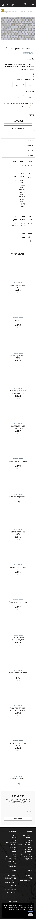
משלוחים (30, 155)
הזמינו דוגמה (18, 128)
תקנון (14, 880)
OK (30, 915)
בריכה (14, 840)
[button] (2, 10)
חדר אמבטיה (12, 866)
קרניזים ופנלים (27, 835)
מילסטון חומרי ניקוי (26, 880)
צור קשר (13, 885)
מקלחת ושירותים (10, 861)
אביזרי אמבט (28, 856)
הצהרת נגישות (11, 892)
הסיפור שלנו (28, 875)
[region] (18, 13)
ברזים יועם (28, 842)
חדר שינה (13, 847)
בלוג (30, 878)
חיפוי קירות (12, 863)
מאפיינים (30, 141)
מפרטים (30, 150)
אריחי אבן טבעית (26, 854)
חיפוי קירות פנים (10, 859)
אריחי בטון (28, 852)
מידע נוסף (30, 146)
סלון (14, 849)
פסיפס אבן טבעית (19, 12)
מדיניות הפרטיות (10, 878)
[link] (29, 5)
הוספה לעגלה (18, 120)
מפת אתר (13, 887)
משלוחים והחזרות (10, 882)
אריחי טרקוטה (27, 849)
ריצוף (14, 854)
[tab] (18, 141)
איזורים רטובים (11, 842)
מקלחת (13, 835)
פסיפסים (27, 12)
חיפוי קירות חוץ (11, 856)
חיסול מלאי (28, 859)
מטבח (14, 852)
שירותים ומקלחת (10, 844)
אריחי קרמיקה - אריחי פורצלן (25, 845)
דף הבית (32, 12)
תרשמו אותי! (18, 819)
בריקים (30, 840)
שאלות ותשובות (11, 875)
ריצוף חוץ (13, 837)
